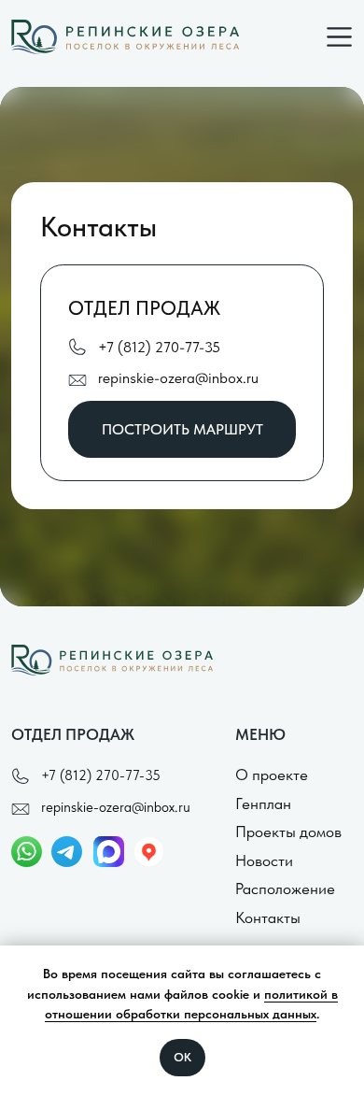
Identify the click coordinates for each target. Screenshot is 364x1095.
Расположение (285, 888)
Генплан (263, 803)
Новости (264, 860)
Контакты (268, 917)
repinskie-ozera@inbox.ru (178, 378)
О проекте (271, 774)
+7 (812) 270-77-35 (159, 347)
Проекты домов (288, 831)
